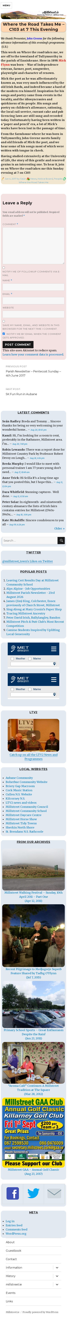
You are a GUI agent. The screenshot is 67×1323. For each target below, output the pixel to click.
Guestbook (13, 1250)
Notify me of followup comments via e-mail (31, 273)
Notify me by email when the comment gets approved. (32, 336)
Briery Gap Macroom (20, 786)
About (10, 1242)
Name (7, 280)
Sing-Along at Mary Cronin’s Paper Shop (34, 609)
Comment (10, 224)
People (58, 178)
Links (9, 1301)
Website (8, 307)
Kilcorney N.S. (15, 798)
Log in (10, 1221)
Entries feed (14, 1225)
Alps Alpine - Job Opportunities (28, 588)
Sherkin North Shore (20, 827)
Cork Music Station (19, 790)
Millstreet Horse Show (21, 819)
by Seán (21, 178)
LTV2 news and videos (21, 802)
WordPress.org (16, 1233)
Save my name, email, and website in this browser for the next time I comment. (31, 327)
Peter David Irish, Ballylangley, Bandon (33, 617)
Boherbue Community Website (26, 782)
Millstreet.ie (12, 1312)
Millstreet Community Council (27, 806)
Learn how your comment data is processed (33, 354)
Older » (59, 528)
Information (14, 1267)
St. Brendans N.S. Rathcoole (24, 831)
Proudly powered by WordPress (40, 1312)
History (10, 1276)
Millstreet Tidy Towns (21, 823)
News (33, 178)
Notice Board (45, 178)
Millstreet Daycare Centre (23, 815)
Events (10, 1293)
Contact (11, 1259)
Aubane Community (19, 778)
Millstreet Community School (26, 811)
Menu (6, 5)
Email (7, 294)
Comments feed (16, 1229)
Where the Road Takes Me (33, 182)
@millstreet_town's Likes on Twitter (27, 561)
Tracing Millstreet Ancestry (25, 613)
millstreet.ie (14, 1284)
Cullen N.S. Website (19, 794)
